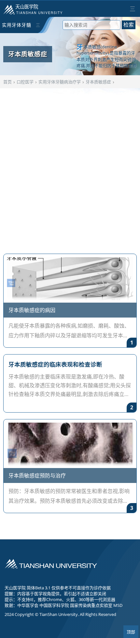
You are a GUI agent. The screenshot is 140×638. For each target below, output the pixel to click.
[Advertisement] (70, 167)
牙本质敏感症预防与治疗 (37, 475)
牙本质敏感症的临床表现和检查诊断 (55, 364)
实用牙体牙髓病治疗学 (16, 27)
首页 (7, 82)
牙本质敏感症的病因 (31, 310)
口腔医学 (25, 82)
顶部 (131, 632)
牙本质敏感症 (98, 82)
